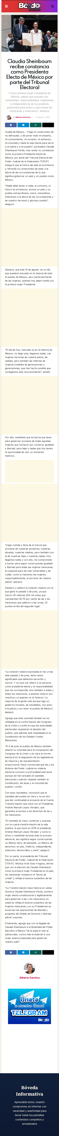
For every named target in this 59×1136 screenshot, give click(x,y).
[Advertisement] (29, 237)
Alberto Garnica (23, 117)
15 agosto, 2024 (43, 117)
